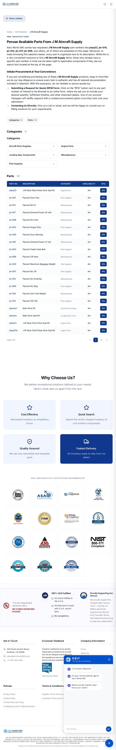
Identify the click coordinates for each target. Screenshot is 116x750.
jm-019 (12, 293)
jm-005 (12, 286)
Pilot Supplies (66, 198)
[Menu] (111, 4)
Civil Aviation (21, 32)
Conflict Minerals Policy (13, 702)
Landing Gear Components (69, 316)
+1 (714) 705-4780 (15, 660)
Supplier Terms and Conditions (55, 694)
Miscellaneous (66, 205)
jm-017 (12, 212)
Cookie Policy (9, 698)
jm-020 (12, 264)
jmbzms (13, 315)
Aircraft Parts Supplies (69, 308)
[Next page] (107, 340)
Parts (32, 120)
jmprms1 (13, 308)
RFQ (103, 190)
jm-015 (12, 279)
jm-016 (12, 242)
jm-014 (12, 197)
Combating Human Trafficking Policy (19, 706)
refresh (109, 659)
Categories (15, 120)
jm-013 (12, 301)
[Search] (105, 4)
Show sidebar (16, 18)
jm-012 (12, 205)
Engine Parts (66, 190)
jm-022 (12, 227)
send (109, 729)
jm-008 (12, 256)
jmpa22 (12, 190)
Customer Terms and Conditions (56, 698)
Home (9, 32)
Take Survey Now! (50, 676)
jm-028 (12, 234)
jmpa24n (13, 330)
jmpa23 (12, 323)
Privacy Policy (9, 694)
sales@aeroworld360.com (18, 656)
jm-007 (12, 271)
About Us (85, 653)
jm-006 (12, 220)
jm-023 (12, 249)
